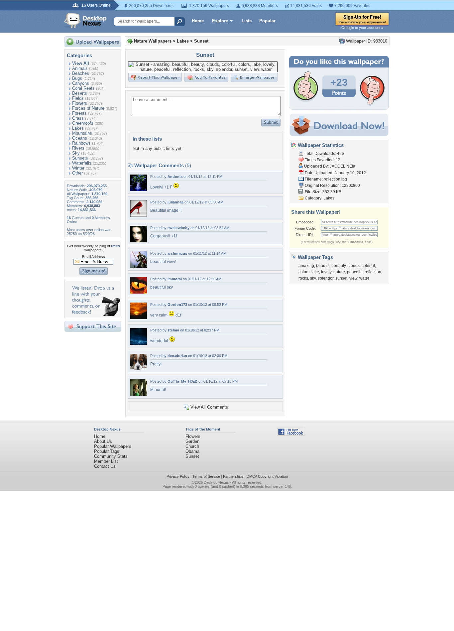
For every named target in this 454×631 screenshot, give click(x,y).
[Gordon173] (138, 317)
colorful (368, 265)
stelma (173, 330)
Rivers (78, 148)
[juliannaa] (138, 215)
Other (77, 173)
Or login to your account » (362, 28)
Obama (192, 451)
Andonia (175, 177)
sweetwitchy (178, 228)
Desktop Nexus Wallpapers (85, 20)
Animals (80, 68)
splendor (325, 278)
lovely (326, 272)
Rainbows (81, 143)
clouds (354, 265)
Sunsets (80, 158)
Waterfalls (81, 163)
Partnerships (233, 476)
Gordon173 (177, 305)
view (353, 278)
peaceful (355, 272)
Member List (106, 461)
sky (313, 278)
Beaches (80, 73)
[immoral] (138, 292)
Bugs (77, 78)
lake (315, 272)
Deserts (79, 93)
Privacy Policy (178, 476)
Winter (78, 168)
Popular (267, 20)
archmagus (177, 253)
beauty (340, 265)
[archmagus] (138, 266)
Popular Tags (106, 451)
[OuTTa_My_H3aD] (138, 394)
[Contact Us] (95, 314)
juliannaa (175, 202)
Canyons (80, 83)
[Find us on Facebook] (290, 434)
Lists (247, 20)
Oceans (79, 138)
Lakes (78, 128)
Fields (78, 98)
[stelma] (138, 343)
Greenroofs (82, 123)
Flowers (79, 103)
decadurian (177, 356)
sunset (341, 278)
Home (198, 20)
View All (80, 63)
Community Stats (111, 456)
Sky (76, 153)
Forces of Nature (88, 108)
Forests (79, 113)
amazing (306, 265)
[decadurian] (138, 368)
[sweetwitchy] (138, 240)
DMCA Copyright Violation (267, 476)
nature (339, 272)
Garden (192, 441)
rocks (303, 278)
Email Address (93, 257)
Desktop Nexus (216, 482)
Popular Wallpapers (112, 446)
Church (192, 446)
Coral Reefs (83, 88)
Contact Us (105, 466)
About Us (103, 441)
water (364, 278)
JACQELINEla (342, 166)
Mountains (82, 133)
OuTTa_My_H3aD (182, 381)
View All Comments (209, 407)
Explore (220, 20)
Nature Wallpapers (152, 41)
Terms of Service (206, 476)
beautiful (324, 265)
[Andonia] (138, 189)
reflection (373, 272)
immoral (175, 279)
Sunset (201, 41)
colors (303, 272)
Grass (78, 118)
